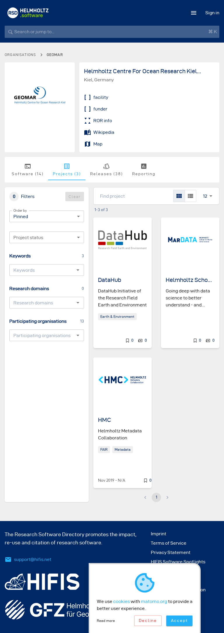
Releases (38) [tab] (106, 174)
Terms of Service (168, 543)
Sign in (212, 12)
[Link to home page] (28, 13)
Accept (179, 620)
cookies (121, 601)
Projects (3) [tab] (67, 174)
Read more (106, 621)
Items (205, 190)
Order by (20, 210)
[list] (190, 196)
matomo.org (154, 601)
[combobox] (46, 237)
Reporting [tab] (143, 174)
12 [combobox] (205, 196)
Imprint (158, 533)
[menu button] (194, 13)
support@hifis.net (32, 559)
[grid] (179, 196)
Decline (148, 620)
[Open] (78, 270)
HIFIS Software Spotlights (178, 561)
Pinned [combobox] (20, 216)
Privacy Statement (170, 552)
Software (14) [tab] (27, 174)
